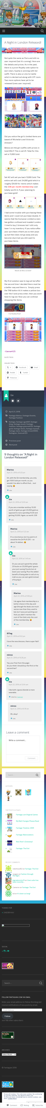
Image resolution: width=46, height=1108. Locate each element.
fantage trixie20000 (29, 431)
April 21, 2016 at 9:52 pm (16, 636)
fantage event (20, 424)
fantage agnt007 (23, 422)
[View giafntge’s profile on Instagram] (5, 951)
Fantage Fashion (16, 418)
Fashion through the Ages (23, 875)
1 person (20, 697)
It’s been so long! (23, 893)
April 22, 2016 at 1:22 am (19, 532)
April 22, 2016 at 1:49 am (21, 558)
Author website (18, 401)
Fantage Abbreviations (24, 835)
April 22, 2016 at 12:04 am (18, 684)
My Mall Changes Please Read (27, 821)
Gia (10, 499)
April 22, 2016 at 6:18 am (19, 709)
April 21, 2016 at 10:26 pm (16, 658)
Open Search (42, 31)
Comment (31, 758)
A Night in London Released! (22, 42)
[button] (15, 94)
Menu (4, 31)
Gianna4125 (22, 433)
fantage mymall (32, 429)
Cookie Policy (12, 1098)
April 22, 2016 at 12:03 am (18, 502)
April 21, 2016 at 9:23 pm (16, 472)
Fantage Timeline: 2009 (25, 828)
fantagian (13, 433)
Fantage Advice (15, 415)
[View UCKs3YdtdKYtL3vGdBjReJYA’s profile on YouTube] (8, 951)
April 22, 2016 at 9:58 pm (23, 596)
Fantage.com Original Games (27, 815)
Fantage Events (29, 415)
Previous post (15, 441)
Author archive (12, 401)
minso (10, 655)
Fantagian (23, 17)
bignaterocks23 (19, 880)
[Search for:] (23, 775)
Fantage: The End (22, 848)
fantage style (14, 431)
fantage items (19, 429)
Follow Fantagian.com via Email (16, 997)
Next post (13, 445)
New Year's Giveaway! (24, 842)
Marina (10, 469)
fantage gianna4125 (24, 426)
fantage (12, 422)
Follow (7, 1016)
